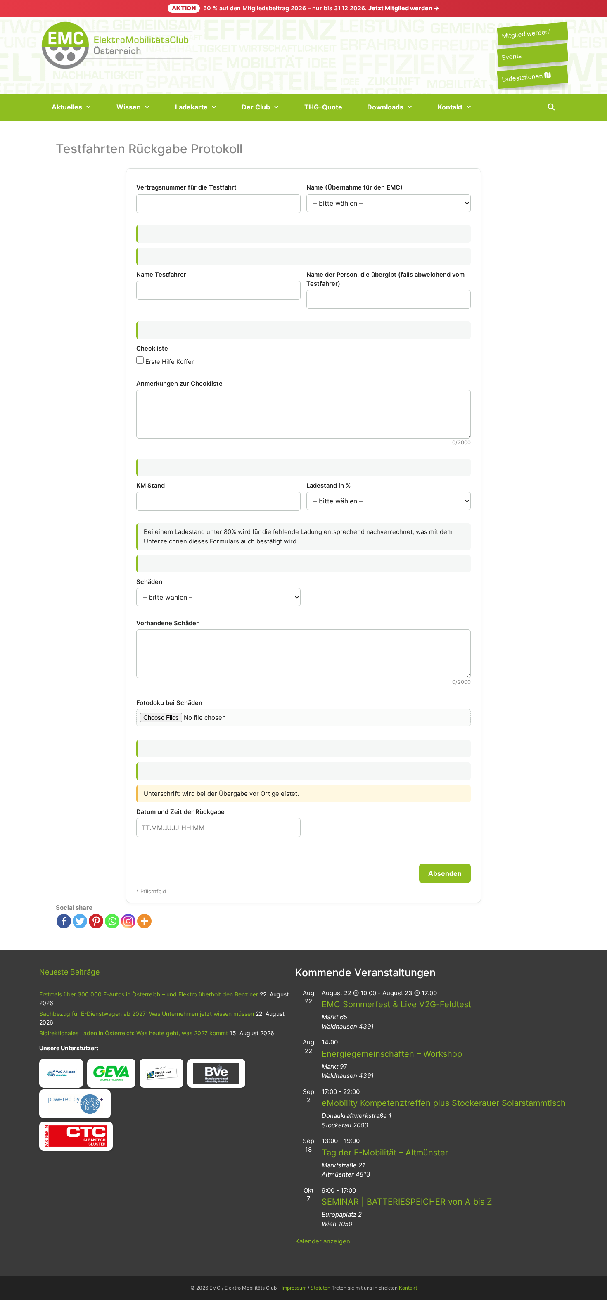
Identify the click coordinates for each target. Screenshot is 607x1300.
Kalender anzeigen (322, 1241)
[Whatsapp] (112, 921)
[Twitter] (80, 921)
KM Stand (150, 485)
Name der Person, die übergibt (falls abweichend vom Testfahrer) (385, 279)
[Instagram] (128, 921)
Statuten (320, 1288)
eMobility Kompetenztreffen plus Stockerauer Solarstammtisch (444, 1103)
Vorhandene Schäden (168, 623)
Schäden (149, 582)
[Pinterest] (96, 921)
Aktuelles (67, 107)
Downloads (385, 107)
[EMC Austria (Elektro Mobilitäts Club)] (117, 44)
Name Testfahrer (161, 274)
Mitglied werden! (526, 34)
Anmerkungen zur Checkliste (179, 383)
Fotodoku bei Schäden (169, 703)
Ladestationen (523, 77)
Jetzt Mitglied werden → (403, 8)
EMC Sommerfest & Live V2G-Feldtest (396, 1004)
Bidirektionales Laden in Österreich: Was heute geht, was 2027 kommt (133, 1033)
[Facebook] (64, 921)
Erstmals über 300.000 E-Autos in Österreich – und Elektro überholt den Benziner (148, 994)
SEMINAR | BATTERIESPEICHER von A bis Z (407, 1202)
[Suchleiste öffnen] (551, 107)
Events (511, 57)
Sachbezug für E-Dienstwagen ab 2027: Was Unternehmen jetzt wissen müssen (146, 1013)
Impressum (294, 1288)
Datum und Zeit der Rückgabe (180, 812)
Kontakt (450, 107)
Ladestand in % (328, 485)
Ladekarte (191, 107)
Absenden (445, 873)
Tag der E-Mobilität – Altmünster (385, 1153)
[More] (144, 921)
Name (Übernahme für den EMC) (354, 187)
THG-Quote (323, 107)
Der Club (256, 107)
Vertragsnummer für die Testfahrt (186, 187)
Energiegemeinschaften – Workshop (392, 1054)
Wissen (128, 107)
